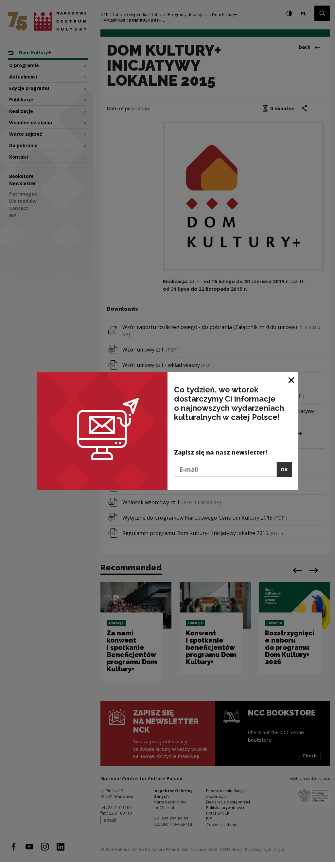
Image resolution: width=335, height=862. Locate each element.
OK (284, 469)
